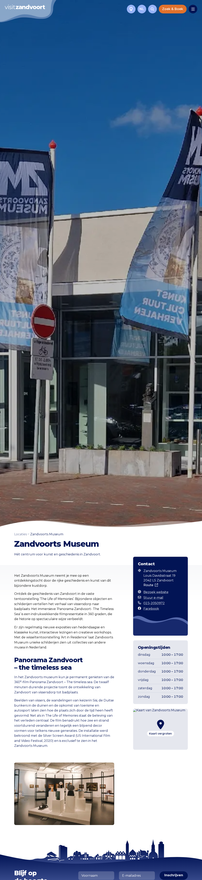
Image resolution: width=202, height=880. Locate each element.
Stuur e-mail (153, 598)
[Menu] (193, 9)
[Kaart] (131, 9)
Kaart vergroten (160, 733)
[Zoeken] (152, 9)
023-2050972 (154, 603)
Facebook (151, 609)
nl (141, 9)
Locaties (20, 534)
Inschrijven (173, 875)
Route (148, 585)
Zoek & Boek (172, 9)
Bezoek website (155, 592)
